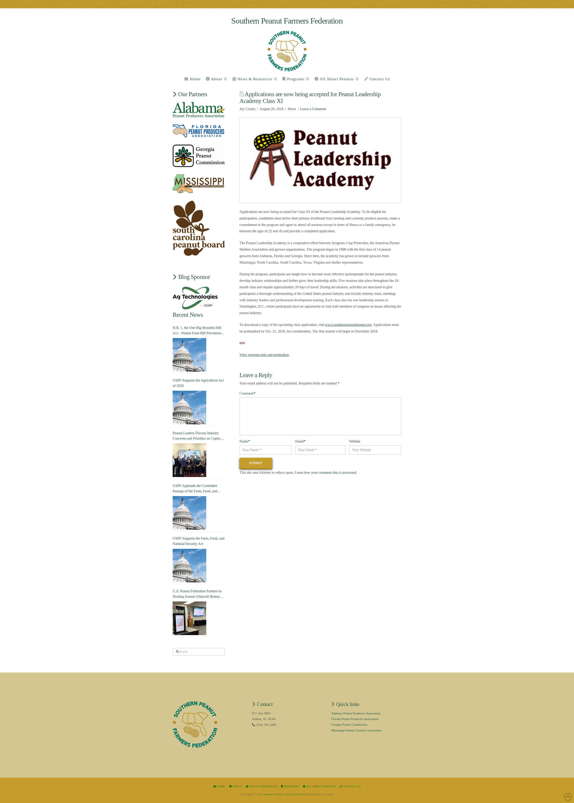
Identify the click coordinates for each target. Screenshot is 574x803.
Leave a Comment (313, 109)
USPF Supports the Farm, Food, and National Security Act (198, 541)
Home (220, 786)
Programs (291, 786)
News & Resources (262, 786)
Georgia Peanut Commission (349, 724)
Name (244, 441)
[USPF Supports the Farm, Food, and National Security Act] (189, 565)
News (292, 109)
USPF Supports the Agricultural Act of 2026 (198, 383)
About (237, 786)
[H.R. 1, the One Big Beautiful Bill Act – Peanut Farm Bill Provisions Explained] (189, 355)
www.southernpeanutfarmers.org (348, 325)
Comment (247, 393)
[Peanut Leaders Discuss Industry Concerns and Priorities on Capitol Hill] (189, 460)
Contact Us (351, 786)
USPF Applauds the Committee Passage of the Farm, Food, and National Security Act (195, 489)
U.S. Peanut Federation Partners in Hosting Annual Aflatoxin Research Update (198, 594)
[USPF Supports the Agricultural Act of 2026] (189, 407)
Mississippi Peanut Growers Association (356, 730)
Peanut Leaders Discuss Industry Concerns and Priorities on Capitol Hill (197, 436)
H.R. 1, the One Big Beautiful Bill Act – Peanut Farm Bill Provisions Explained (197, 331)
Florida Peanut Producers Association (354, 719)
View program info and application (264, 355)
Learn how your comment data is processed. (326, 472)
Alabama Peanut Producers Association (355, 713)
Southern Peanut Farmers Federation (287, 20)
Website (354, 441)
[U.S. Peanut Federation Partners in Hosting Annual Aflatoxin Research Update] (189, 618)
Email (300, 441)
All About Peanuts (321, 786)
